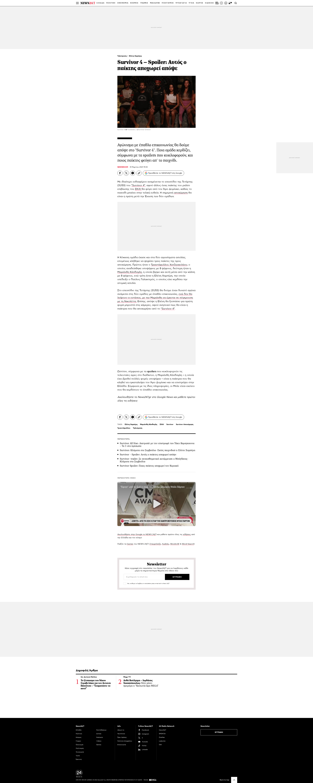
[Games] (230, 3)
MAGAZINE (155, 3)
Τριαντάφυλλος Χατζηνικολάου (169, 265)
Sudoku (165, 544)
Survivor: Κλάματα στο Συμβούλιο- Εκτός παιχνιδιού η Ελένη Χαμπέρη (157, 450)
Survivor (169, 424)
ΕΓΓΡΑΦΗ (219, 732)
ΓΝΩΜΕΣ (144, 3)
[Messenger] (132, 173)
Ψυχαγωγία (80, 752)
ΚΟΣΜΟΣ (134, 3)
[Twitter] (126, 173)
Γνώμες (78, 741)
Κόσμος (78, 737)
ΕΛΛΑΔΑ (100, 3)
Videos (98, 741)
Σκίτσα (98, 733)
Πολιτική (79, 733)
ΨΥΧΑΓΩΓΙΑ (181, 3)
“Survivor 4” (138, 185)
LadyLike (162, 741)
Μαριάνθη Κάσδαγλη (129, 272)
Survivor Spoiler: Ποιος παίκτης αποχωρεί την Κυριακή (149, 465)
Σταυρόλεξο (155, 544)
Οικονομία (79, 744)
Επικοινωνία (121, 744)
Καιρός (199, 3)
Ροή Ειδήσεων (101, 730)
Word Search (188, 544)
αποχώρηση (181, 193)
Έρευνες (79, 759)
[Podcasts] (225, 3)
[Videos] (221, 3)
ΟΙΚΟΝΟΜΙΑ (123, 3)
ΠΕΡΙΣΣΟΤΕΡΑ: (123, 439)
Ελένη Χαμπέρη (135, 56)
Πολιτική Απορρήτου (124, 741)
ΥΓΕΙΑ (191, 3)
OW (160, 744)
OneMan (162, 737)
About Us (120, 730)
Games (130, 544)
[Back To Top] (234, 780)
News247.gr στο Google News (155, 397)
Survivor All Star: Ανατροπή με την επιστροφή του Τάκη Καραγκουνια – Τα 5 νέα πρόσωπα (157, 445)
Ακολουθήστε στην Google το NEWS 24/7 (136, 534)
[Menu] (77, 3)
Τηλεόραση (122, 56)
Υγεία (78, 755)
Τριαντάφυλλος (123, 428)
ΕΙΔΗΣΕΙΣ (209, 3)
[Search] (235, 3)
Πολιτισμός (80, 748)
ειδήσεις (132, 401)
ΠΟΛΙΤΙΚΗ (110, 3)
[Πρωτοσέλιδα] (217, 3)
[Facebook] (120, 173)
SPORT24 (162, 733)
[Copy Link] (139, 173)
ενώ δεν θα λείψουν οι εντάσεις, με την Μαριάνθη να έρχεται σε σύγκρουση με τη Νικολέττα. (155, 298)
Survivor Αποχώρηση (184, 424)
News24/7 (162, 730)
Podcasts (99, 737)
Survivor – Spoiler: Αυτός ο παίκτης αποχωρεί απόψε (148, 454)
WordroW (174, 544)
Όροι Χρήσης (122, 737)
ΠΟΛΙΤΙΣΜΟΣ (168, 3)
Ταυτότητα (121, 733)
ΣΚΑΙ (138, 189)
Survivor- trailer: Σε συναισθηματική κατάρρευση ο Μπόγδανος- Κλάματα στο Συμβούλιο (154, 460)
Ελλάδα (78, 730)
